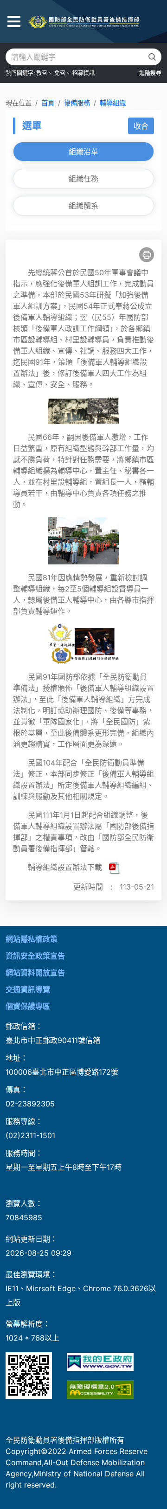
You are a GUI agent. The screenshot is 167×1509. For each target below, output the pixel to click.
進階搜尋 (150, 73)
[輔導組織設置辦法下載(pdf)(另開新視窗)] (115, 867)
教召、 (44, 73)
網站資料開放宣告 (35, 972)
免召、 (62, 73)
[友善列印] (146, 254)
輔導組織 (113, 103)
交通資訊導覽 (28, 989)
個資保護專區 (28, 1006)
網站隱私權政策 (32, 939)
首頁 (47, 103)
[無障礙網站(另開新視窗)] (100, 1389)
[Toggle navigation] (13, 22)
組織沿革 (83, 151)
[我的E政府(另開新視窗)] (100, 1361)
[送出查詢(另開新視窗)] (152, 57)
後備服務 (77, 103)
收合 (141, 126)
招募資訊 (83, 73)
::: (3, 931)
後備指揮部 (83, 21)
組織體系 (83, 205)
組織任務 (83, 178)
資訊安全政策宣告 (35, 955)
